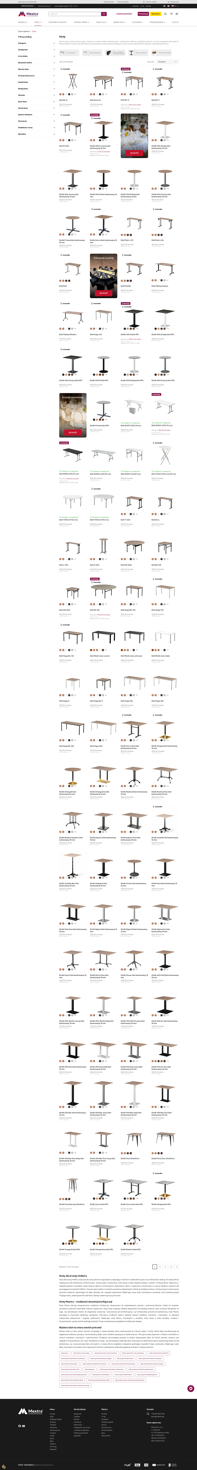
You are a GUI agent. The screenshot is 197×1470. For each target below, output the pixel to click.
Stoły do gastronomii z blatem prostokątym (150, 1358)
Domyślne (161, 62)
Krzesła (52, 1414)
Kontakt (104, 1414)
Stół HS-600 (64, 610)
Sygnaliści (77, 1436)
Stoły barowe (64, 1353)
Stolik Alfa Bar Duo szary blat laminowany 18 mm (102, 1159)
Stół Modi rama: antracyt (131, 656)
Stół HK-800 (126, 565)
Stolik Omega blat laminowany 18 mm (164, 747)
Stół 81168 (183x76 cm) (69, 474)
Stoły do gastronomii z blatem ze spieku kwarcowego (75, 1385)
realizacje (135, 6)
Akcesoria (53, 1427)
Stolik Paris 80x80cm (130, 1158)
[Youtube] (168, 6)
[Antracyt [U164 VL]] (69, 94)
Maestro (53, 1444)
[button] (190, 1388)
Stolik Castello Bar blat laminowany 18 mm (69, 884)
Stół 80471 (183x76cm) (131, 425)
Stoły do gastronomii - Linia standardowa (133, 1353)
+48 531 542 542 (27, 6)
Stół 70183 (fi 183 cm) (99, 520)
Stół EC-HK (95, 610)
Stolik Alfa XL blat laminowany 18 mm (165, 1022)
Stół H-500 (64, 146)
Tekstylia (53, 1425)
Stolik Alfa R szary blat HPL (163, 380)
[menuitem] (22, 22)
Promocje (143, 14)
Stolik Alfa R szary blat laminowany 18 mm (161, 195)
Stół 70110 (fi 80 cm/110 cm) (164, 474)
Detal (52, 1438)
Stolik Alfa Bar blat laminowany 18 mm (72, 1114)
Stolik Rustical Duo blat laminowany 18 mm (161, 793)
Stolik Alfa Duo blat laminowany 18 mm (72, 1068)
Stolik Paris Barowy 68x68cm (71, 1204)
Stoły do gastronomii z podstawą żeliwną (99, 1380)
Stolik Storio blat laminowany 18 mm (72, 976)
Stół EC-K (63, 100)
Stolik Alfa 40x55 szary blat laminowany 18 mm (133, 1022)
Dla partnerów (109, 2)
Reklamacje (78, 1425)
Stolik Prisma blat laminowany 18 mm (72, 241)
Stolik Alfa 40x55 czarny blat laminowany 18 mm (71, 1022)
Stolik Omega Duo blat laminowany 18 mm (99, 793)
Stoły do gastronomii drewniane (123, 1374)
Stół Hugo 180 (158, 701)
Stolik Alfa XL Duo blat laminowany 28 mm (161, 1068)
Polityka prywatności (81, 1433)
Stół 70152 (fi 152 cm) (68, 520)
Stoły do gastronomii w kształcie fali (158, 1353)
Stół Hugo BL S (96, 701)
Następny (176, 1267)
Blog (103, 1433)
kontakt (148, 6)
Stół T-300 (125, 520)
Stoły (51, 1417)
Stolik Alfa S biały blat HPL (163, 334)
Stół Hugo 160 (127, 701)
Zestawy (53, 1422)
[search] (104, 14)
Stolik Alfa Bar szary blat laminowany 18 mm (100, 1114)
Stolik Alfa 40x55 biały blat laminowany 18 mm (101, 1022)
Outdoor (53, 1433)
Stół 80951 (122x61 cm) (131, 474)
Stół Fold (63, 286)
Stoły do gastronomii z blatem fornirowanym (94, 1364)
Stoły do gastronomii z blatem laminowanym (111, 1369)
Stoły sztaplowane (90, 1369)
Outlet (52, 1436)
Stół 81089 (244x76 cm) (100, 474)
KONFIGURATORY (124, 14)
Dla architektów (123, 2)
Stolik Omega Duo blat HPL (101, 1249)
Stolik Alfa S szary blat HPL (71, 380)
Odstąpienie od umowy (82, 1427)
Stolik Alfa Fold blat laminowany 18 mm (165, 976)
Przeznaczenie (55, 1430)
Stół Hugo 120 (96, 334)
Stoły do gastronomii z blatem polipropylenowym (74, 1374)
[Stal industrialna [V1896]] (131, 329)
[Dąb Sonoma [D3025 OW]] (63, 94)
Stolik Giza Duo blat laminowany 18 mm (73, 930)
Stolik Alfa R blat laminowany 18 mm (103, 195)
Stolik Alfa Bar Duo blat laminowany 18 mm (162, 1114)
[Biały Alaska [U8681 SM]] (66, 94)
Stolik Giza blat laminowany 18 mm (164, 884)
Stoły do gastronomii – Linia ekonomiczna (106, 1353)
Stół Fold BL (126, 286)
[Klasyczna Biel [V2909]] (122, 329)
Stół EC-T (156, 100)
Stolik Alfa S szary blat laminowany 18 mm (68, 195)
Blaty (51, 1441)
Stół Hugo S (64, 701)
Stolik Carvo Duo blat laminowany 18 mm (130, 747)
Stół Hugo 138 (157, 610)
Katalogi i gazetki (107, 1422)
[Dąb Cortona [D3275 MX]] (72, 94)
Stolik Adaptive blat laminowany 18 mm (98, 884)
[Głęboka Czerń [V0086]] (125, 329)
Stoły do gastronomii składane (69, 1364)
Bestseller (53, 1449)
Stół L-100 (63, 565)
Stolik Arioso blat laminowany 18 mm (133, 884)
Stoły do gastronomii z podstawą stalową (72, 1380)
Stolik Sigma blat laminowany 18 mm (103, 930)
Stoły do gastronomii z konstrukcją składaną (123, 1364)
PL (175, 6)
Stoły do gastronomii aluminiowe (101, 1374)
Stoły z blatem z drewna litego (81, 1353)
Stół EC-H (125, 100)
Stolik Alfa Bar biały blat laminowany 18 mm (131, 1114)
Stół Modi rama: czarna (100, 656)
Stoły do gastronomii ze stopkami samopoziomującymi (129, 1380)
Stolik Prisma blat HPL (99, 425)
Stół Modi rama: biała (161, 656)
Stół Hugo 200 (96, 746)
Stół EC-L (156, 520)
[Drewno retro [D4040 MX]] (161, 1061)
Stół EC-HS (156, 565)
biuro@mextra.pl (44, 6)
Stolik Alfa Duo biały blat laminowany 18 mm (100, 1068)
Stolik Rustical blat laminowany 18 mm (134, 793)
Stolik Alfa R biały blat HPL (132, 380)
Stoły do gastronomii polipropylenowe (147, 1374)
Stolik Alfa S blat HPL (130, 334)
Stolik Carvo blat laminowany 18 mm (103, 241)
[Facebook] (164, 6)
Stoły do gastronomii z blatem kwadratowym (73, 1358)
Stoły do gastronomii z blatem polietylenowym (141, 1369)
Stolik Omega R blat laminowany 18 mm (67, 793)
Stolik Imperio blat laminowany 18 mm (103, 839)
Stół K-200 (94, 565)
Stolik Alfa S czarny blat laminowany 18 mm (100, 147)
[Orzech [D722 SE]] (91, 650)
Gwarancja (77, 1422)
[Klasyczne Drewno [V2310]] (128, 329)
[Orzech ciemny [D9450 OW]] (131, 235)
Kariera (103, 1425)
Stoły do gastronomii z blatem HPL (70, 1369)
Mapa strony (105, 1436)
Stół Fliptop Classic (160, 286)
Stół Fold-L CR (127, 240)
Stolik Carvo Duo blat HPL (132, 1204)
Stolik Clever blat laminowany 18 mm (134, 976)
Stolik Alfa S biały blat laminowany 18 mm (161, 147)
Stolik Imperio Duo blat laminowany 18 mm (130, 839)
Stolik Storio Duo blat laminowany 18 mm (99, 976)
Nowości (156, 14)
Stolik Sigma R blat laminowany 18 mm (134, 930)
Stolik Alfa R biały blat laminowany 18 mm (130, 195)
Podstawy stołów (56, 1419)
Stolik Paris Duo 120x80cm (163, 1158)
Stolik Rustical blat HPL (131, 1249)
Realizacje (104, 1419)
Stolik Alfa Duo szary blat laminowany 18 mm (131, 1068)
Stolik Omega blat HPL (161, 1204)
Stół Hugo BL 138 (66, 656)
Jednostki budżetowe (81, 1430)
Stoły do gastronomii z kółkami (125, 1358)
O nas (103, 1417)
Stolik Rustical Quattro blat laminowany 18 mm (71, 839)
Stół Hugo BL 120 (128, 610)
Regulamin (77, 1414)
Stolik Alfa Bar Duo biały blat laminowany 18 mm (71, 1159)
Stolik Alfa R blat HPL (99, 380)
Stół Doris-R (95, 100)
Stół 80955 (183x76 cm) (162, 425)
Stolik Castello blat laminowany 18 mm (165, 839)
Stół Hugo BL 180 (66, 746)
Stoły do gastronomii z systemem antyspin (152, 1364)
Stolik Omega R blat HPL (69, 1249)
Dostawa (77, 1417)
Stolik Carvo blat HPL (99, 1204)
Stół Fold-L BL (158, 240)
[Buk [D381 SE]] (60, 94)
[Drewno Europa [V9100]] (134, 329)
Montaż (76, 1419)
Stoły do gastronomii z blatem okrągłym (101, 1358)
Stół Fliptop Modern (67, 334)
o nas (142, 6)
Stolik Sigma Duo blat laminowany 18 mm (161, 930)
